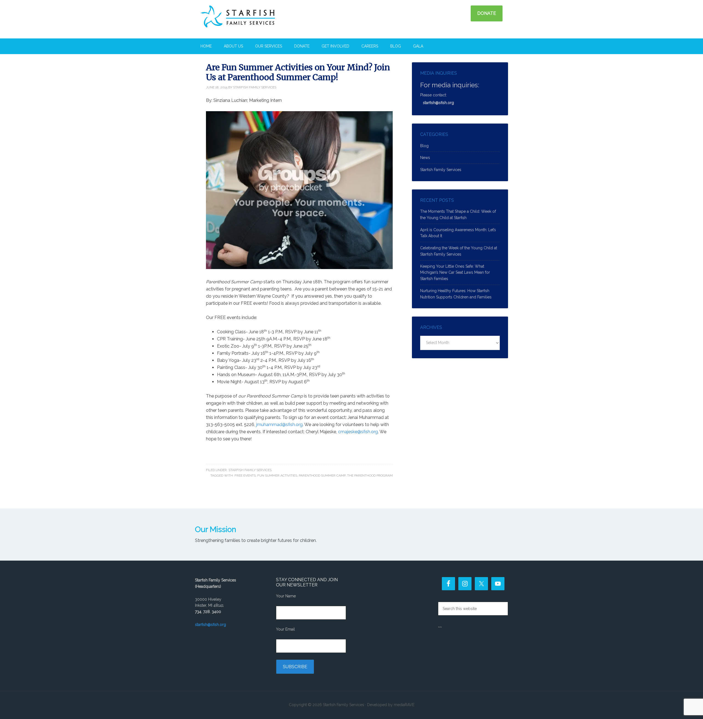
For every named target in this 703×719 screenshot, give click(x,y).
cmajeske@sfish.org (358, 431)
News (425, 157)
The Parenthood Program (370, 475)
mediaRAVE (404, 705)
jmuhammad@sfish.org (279, 424)
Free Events (245, 475)
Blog (424, 146)
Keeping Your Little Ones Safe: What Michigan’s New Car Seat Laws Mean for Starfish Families (455, 272)
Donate (486, 13)
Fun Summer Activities (277, 475)
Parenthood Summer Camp (322, 475)
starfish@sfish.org (438, 102)
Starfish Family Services (248, 19)
